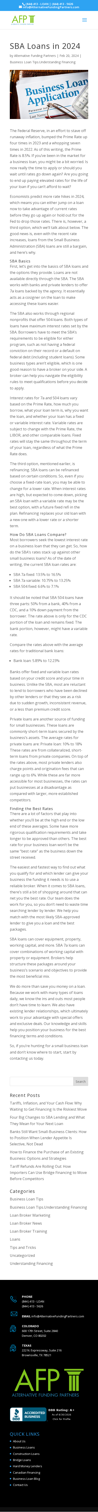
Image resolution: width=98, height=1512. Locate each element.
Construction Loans (26, 1454)
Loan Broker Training (28, 1231)
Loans (15, 1239)
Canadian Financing (26, 1472)
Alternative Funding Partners (35, 55)
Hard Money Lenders (27, 1466)
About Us (19, 1441)
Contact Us (20, 1485)
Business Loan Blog (26, 1479)
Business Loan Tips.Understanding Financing (42, 62)
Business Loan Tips (26, 1199)
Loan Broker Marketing (30, 1215)
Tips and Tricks (23, 1247)
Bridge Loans (22, 1460)
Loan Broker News (26, 1223)
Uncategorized (22, 1255)
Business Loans (24, 1447)
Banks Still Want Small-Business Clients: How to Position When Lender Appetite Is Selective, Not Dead (48, 1138)
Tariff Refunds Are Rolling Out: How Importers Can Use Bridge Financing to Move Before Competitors (48, 1172)
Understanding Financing (31, 1263)
